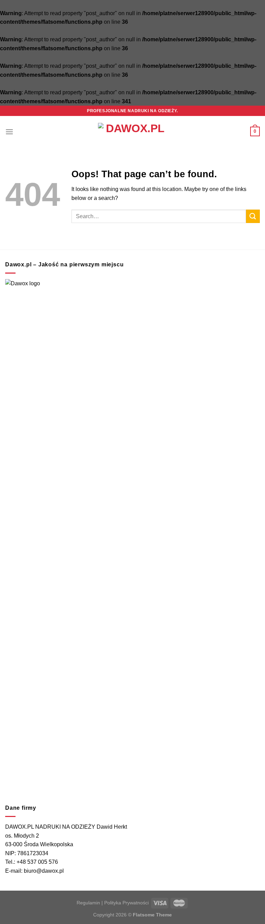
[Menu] (9, 131)
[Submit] (253, 216)
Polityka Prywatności (126, 902)
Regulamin (88, 902)
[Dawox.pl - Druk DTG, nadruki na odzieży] (132, 131)
